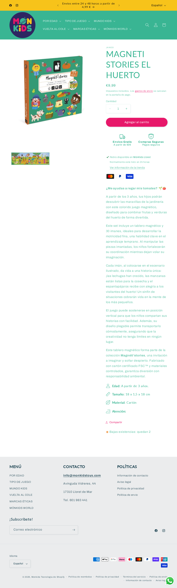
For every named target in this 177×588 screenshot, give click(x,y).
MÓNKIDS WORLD (22, 507)
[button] (52, 21)
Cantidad (111, 101)
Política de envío (158, 577)
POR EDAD (17, 475)
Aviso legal (124, 481)
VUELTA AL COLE (21, 494)
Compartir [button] (115, 422)
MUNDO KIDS (18, 488)
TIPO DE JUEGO (20, 481)
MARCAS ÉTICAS (21, 501)
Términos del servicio (134, 577)
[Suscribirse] (73, 529)
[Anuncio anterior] (58, 5)
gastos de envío (144, 91)
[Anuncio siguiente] (119, 5)
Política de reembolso (80, 577)
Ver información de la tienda (127, 167)
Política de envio (127, 494)
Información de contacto (132, 475)
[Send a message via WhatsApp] (169, 580)
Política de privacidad (130, 488)
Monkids (35, 577)
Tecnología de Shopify (53, 577)
